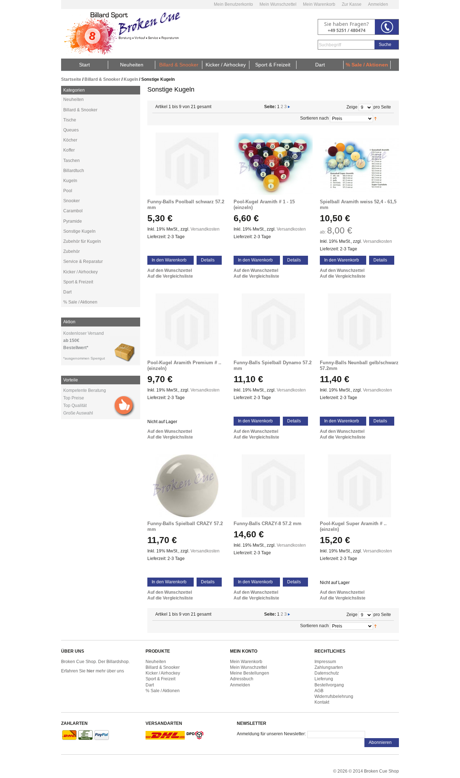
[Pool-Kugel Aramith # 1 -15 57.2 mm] (273, 164)
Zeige (352, 107)
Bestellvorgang (329, 684)
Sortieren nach (314, 118)
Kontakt (321, 702)
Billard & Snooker (102, 79)
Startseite (71, 79)
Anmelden (378, 4)
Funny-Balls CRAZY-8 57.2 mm (268, 523)
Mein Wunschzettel (277, 4)
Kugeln (131, 79)
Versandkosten (205, 229)
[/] (186, 164)
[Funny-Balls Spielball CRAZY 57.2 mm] (186, 485)
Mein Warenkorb (319, 4)
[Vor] (289, 106)
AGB (318, 690)
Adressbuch (241, 678)
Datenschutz (326, 673)
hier (91, 670)
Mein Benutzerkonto (233, 4)
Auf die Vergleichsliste (170, 276)
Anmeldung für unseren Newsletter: (271, 733)
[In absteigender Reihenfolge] (384, 118)
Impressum (325, 661)
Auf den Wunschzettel (169, 270)
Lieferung (323, 678)
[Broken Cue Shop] (121, 34)
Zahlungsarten (328, 667)
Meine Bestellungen (249, 673)
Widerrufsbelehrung (333, 696)
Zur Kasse (352, 4)
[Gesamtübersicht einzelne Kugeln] (359, 164)
